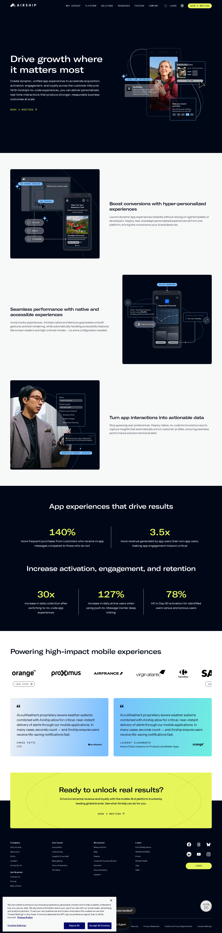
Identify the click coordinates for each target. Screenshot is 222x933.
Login (173, 6)
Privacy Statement (151, 926)
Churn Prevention (59, 865)
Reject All (74, 925)
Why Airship (73, 6)
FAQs (12, 856)
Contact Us (15, 877)
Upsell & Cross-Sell (60, 856)
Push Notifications (143, 847)
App (137, 865)
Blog (96, 852)
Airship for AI (16, 865)
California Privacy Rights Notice (178, 926)
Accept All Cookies (99, 925)
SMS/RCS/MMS (142, 852)
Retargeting (57, 861)
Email (138, 856)
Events (97, 856)
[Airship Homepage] (23, 6)
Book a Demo (15, 886)
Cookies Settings (204, 926)
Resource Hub (100, 847)
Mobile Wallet (141, 861)
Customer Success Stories (105, 861)
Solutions (107, 6)
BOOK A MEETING (21, 109)
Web (137, 870)
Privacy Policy (25, 917)
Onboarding (57, 852)
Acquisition (57, 847)
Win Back (56, 870)
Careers (13, 861)
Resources (124, 6)
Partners (97, 865)
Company (153, 6)
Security (134, 926)
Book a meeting (109, 813)
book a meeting (199, 6)
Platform (90, 6)
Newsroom (15, 852)
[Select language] (182, 5)
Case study (178, 684)
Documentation (100, 870)
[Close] (111, 900)
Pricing (139, 6)
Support (97, 874)
